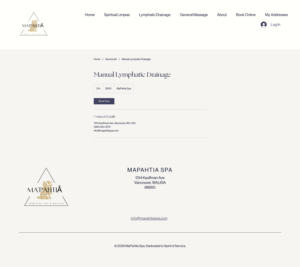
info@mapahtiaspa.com (149, 218)
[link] (104, 101)
